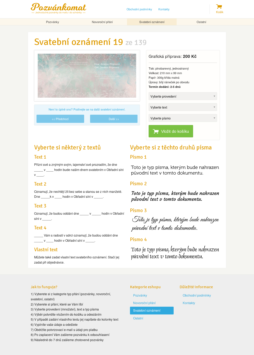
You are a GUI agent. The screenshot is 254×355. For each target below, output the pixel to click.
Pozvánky (52, 22)
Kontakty (163, 9)
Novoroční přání (102, 22)
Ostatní (201, 22)
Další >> (114, 119)
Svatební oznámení (152, 22)
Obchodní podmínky (139, 9)
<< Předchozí (60, 119)
